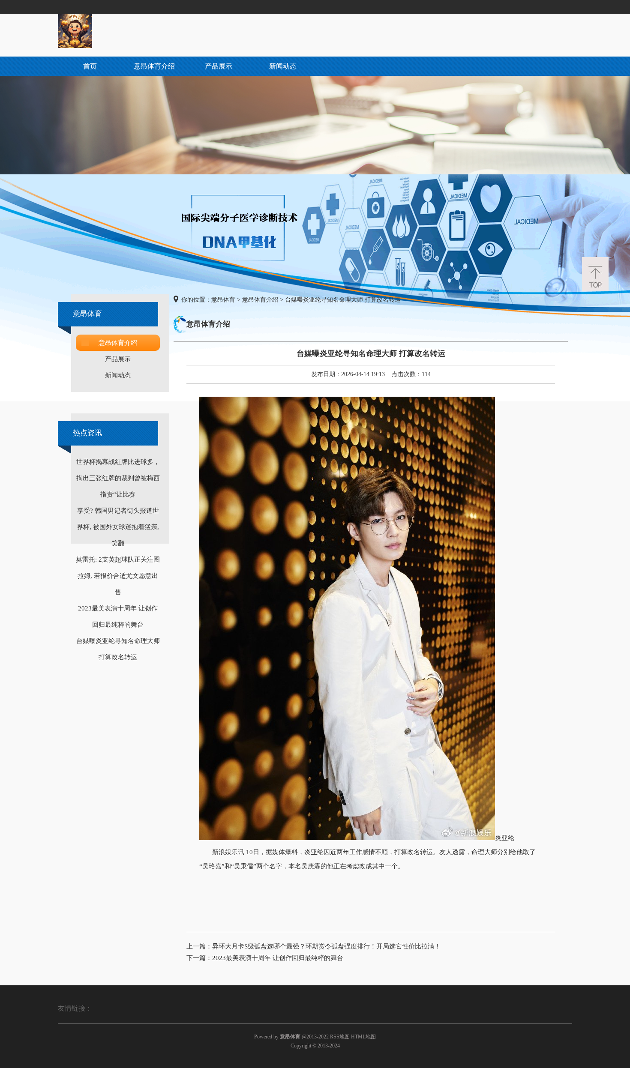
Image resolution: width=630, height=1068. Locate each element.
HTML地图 (363, 1037)
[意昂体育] (75, 45)
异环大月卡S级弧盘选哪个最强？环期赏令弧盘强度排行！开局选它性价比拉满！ (326, 946)
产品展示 (218, 66)
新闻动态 (283, 66)
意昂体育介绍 (154, 66)
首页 (90, 66)
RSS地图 (340, 1037)
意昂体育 (223, 299)
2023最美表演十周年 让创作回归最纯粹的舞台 (277, 957)
